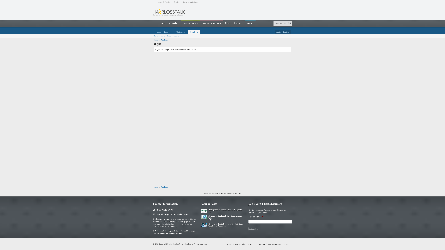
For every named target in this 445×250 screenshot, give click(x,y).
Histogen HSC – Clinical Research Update (225, 210)
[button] (172, 32)
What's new (180, 32)
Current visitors (159, 36)
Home (162, 23)
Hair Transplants (274, 244)
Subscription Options (190, 2)
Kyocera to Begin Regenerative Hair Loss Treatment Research (225, 225)
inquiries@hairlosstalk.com (172, 214)
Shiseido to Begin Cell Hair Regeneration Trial (225, 217)
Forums (167, 32)
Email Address (255, 217)
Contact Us (287, 244)
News (227, 23)
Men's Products (241, 244)
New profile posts (173, 36)
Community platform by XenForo (222, 194)
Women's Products (257, 244)
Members (194, 32)
